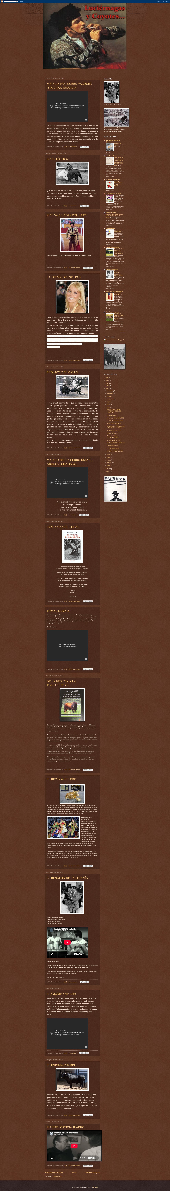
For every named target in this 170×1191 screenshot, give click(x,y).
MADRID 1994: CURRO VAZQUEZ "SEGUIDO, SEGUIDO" (69, 85)
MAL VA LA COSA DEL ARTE (66, 215)
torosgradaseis (110, 228)
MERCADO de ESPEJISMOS (114, 291)
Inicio (74, 1173)
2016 (107, 377)
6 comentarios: (73, 146)
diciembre (110, 391)
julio (108, 404)
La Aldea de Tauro (111, 156)
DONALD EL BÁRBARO (117, 293)
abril (108, 457)
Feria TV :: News (111, 212)
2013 (107, 386)
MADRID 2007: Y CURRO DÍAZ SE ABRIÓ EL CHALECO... (69, 462)
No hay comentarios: (75, 267)
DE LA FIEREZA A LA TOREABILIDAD (61, 683)
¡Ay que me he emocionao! (118, 230)
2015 (107, 380)
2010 (107, 471)
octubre (109, 396)
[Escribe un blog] (83, 147)
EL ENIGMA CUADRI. (61, 1065)
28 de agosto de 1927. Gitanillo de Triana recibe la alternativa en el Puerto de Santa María (119, 161)
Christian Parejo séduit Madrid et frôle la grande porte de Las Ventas (114, 215)
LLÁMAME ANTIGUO (61, 994)
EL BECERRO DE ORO (61, 779)
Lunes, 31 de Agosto (117, 144)
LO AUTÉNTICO (57, 159)
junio (108, 407)
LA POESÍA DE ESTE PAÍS (64, 277)
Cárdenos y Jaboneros (112, 247)
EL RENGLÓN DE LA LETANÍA (67, 878)
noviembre (110, 393)
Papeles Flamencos (112, 269)
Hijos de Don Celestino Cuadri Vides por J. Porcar (118, 316)
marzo (109, 460)
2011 (107, 469)
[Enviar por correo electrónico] (81, 147)
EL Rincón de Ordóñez (113, 179)
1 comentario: (73, 515)
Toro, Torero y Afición (112, 312)
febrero (109, 462)
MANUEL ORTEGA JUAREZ (65, 1127)
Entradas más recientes (54, 1173)
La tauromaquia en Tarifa (113, 193)
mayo (109, 454)
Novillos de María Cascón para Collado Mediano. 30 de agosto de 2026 (119, 252)
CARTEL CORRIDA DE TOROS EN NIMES (118, 183)
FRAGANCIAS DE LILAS (63, 527)
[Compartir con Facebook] (86, 147)
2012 (107, 388)
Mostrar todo (122, 331)
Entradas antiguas (92, 1173)
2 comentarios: (73, 206)
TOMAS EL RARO (58, 611)
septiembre (110, 399)
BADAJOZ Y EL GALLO (62, 372)
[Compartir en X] (85, 147)
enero (109, 465)
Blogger (95, 1187)
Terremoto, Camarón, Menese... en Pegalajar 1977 (118, 273)
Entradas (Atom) (57, 1176)
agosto (109, 402)
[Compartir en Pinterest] (88, 147)
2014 (107, 383)
